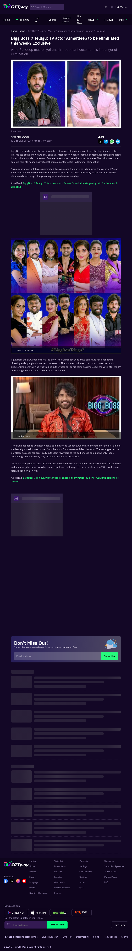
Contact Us (109, 861)
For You (32, 861)
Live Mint (67, 936)
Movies (32, 871)
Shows (32, 876)
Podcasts (83, 861)
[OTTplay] (15, 7)
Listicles (58, 876)
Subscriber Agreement (114, 866)
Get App (83, 876)
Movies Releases (62, 887)
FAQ (106, 882)
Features (58, 892)
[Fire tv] (82, 912)
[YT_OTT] (24, 881)
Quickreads (59, 882)
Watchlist (58, 861)
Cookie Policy (85, 871)
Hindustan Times (28, 936)
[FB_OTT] (6, 881)
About (82, 882)
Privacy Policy (110, 876)
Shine (96, 936)
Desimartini (82, 936)
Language (33, 882)
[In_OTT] (18, 881)
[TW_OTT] (12, 881)
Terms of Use (110, 871)
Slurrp (124, 936)
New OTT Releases (38, 892)
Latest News (60, 866)
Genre (32, 887)
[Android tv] (61, 912)
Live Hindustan (50, 936)
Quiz (81, 887)
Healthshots (110, 936)
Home (32, 866)
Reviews (58, 871)
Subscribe (109, 656)
